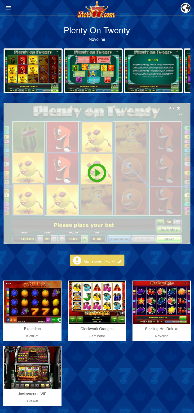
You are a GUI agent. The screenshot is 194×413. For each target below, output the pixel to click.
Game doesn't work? (100, 261)
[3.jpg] (153, 70)
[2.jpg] (93, 70)
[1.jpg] (33, 70)
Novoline (97, 39)
